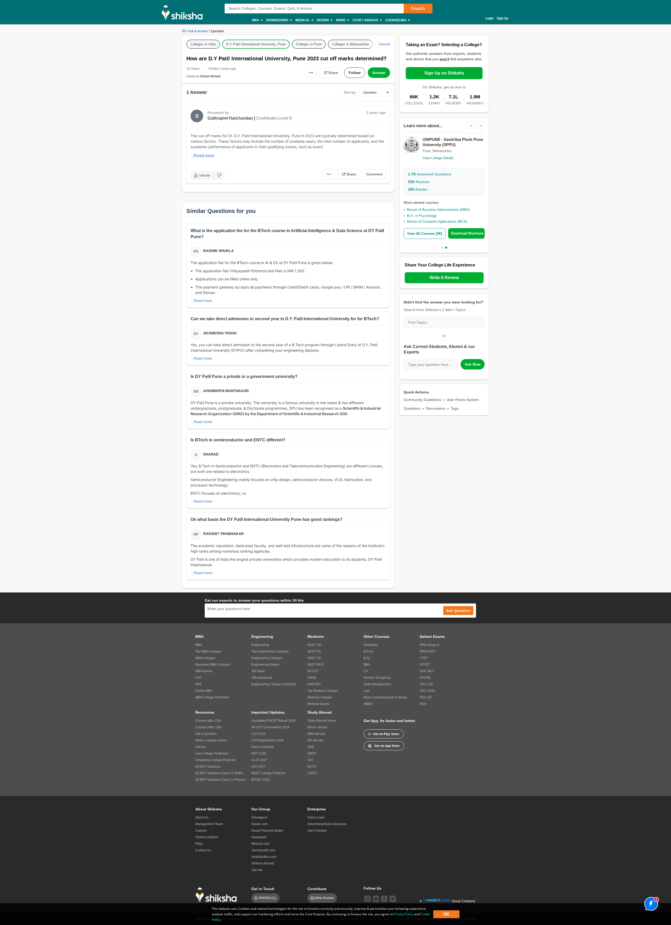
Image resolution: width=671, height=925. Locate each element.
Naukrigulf (258, 837)
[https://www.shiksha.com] (184, 31)
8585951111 (267, 898)
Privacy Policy (403, 914)
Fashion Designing (377, 678)
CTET (424, 658)
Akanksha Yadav (220, 333)
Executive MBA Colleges (212, 664)
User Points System (462, 400)
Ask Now (472, 364)
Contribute (317, 889)
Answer (379, 73)
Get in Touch (262, 889)
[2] (649, 902)
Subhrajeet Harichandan (230, 118)
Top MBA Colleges (208, 651)
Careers (201, 830)
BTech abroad (317, 727)
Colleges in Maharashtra (350, 44)
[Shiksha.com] (184, 12)
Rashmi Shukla (218, 251)
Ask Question (458, 610)
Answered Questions (429, 174)
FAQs (199, 844)
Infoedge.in (259, 817)
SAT (310, 760)
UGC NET (427, 671)
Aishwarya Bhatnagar (226, 391)
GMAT (311, 753)
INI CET (312, 671)
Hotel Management (377, 684)
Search (418, 8)
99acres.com (260, 844)
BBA (367, 664)
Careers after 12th (208, 721)
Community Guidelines (422, 400)
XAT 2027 (258, 766)
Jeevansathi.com (263, 850)
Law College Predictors (212, 753)
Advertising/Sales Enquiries (327, 824)
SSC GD (426, 697)
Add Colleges (317, 830)
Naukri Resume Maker (267, 830)
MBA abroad (316, 734)
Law (367, 691)
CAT (198, 678)
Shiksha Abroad (262, 863)
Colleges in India (203, 44)
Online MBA (203, 691)
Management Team (209, 824)
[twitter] (392, 899)
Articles (417, 189)
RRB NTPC (428, 651)
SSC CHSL (428, 691)
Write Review (324, 898)
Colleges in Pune (309, 44)
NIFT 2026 (258, 753)
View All (384, 44)
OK (446, 914)
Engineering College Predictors (273, 684)
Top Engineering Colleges (270, 651)
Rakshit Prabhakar (223, 534)
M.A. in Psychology (422, 216)
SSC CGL (427, 684)
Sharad (211, 454)
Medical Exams (318, 704)
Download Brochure (467, 233)
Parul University (262, 747)
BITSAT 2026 (260, 780)
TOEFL (312, 773)
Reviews (418, 182)
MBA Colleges (205, 658)
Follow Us (372, 888)
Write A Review (444, 277)
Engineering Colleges (267, 658)
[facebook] (384, 899)
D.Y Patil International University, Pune (255, 44)
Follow (355, 73)
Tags (454, 408)
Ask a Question (206, 734)
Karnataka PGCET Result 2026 (273, 721)
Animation (371, 645)
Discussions (435, 408)
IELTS (311, 766)
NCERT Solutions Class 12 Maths (219, 773)
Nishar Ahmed (210, 76)
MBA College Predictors (212, 697)
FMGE (311, 678)
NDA (423, 704)
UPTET (425, 664)
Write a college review (211, 740)
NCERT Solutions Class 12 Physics (220, 780)
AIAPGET (314, 684)
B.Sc (367, 658)
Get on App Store (387, 746)
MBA (198, 645)
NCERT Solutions (207, 766)
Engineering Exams (265, 664)
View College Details (438, 158)
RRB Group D (429, 645)
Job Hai (256, 870)
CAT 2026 (258, 734)
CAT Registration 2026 (267, 740)
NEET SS (314, 658)
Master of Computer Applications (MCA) (437, 221)
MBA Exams (203, 671)
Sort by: (350, 92)
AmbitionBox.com (263, 857)
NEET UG (314, 645)
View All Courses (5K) (424, 234)
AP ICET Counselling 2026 (270, 727)
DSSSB (425, 678)
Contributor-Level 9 (274, 118)
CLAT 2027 (259, 760)
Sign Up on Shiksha (444, 73)
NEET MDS (315, 664)
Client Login (316, 817)
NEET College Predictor (268, 773)
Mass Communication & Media (385, 697)
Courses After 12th (208, 727)
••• (311, 72)
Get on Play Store (386, 734)
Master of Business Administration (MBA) (438, 210)
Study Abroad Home (321, 721)
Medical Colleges (319, 697)
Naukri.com (259, 824)
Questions (412, 408)
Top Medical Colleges (322, 691)
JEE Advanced (261, 678)
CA (366, 671)
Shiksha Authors (206, 837)
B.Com (368, 651)
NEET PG (314, 651)
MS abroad (315, 740)
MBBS (368, 704)
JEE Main (258, 671)
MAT (198, 684)
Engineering (260, 645)
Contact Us (203, 850)
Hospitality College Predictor (215, 760)
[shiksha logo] (217, 895)
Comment (374, 174)
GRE (310, 747)
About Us (201, 817)
